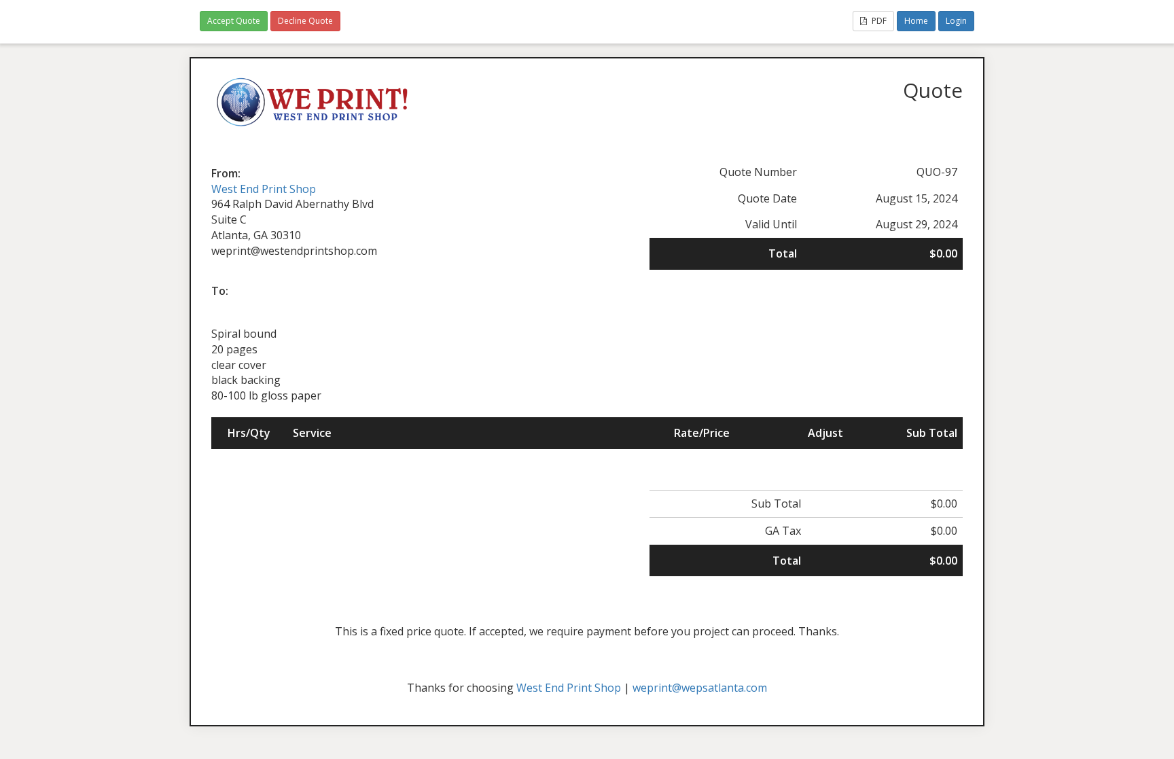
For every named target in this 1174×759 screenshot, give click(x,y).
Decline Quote (305, 21)
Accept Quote (233, 21)
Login (956, 21)
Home (916, 21)
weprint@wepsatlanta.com (700, 687)
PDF (878, 21)
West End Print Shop (263, 188)
